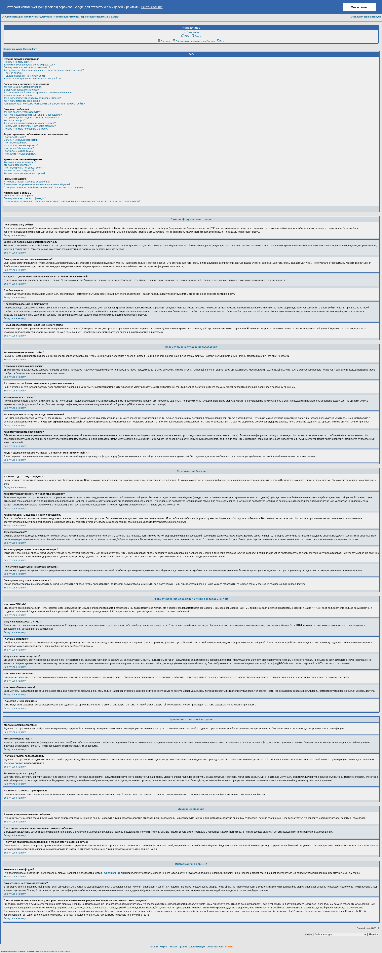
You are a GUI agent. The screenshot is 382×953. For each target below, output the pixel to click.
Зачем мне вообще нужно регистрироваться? (29, 64)
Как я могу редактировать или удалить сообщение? (33, 114)
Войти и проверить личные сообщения (195, 41)
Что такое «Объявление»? (19, 148)
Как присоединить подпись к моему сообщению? (31, 117)
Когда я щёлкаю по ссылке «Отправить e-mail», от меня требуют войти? (44, 103)
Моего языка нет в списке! (18, 95)
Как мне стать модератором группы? (24, 173)
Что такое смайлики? (15, 142)
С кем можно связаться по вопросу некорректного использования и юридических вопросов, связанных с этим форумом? (72, 201)
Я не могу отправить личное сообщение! (27, 181)
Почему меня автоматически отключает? (27, 67)
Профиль (165, 41)
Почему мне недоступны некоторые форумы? (30, 126)
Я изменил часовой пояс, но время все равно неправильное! (38, 92)
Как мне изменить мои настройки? (23, 87)
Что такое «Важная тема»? (19, 151)
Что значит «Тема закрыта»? (20, 153)
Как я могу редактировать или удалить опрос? (30, 123)
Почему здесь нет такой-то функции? (25, 198)
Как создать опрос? (15, 120)
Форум (163, 947)
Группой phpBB (111, 873)
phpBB (13, 951)
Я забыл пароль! (13, 73)
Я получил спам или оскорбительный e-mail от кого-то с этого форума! (43, 187)
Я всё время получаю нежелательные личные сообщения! (37, 184)
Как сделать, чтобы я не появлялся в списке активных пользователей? (44, 70)
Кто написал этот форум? (18, 195)
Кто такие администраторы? (20, 162)
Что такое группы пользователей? (23, 167)
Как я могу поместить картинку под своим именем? (32, 98)
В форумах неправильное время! (22, 89)
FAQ (186, 36)
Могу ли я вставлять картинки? (21, 145)
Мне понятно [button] (359, 7)
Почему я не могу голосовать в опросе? (26, 128)
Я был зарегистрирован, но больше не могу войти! (32, 78)
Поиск (198, 36)
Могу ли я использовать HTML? (21, 140)
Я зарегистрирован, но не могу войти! (25, 75)
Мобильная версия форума (366, 17)
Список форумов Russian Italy (20, 49)
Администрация (197, 947)
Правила (183, 947)
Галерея (173, 947)
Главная (154, 947)
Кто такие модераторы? (17, 165)
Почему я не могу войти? (18, 61)
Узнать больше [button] (152, 7)
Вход (222, 41)
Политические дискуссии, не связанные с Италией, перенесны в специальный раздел (71, 17)
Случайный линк (215, 947)
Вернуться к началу (15, 235)
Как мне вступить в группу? (19, 170)
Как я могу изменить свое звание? (23, 100)
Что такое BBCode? (15, 137)
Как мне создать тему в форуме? (22, 112)
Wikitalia (229, 947)
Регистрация (193, 32)
